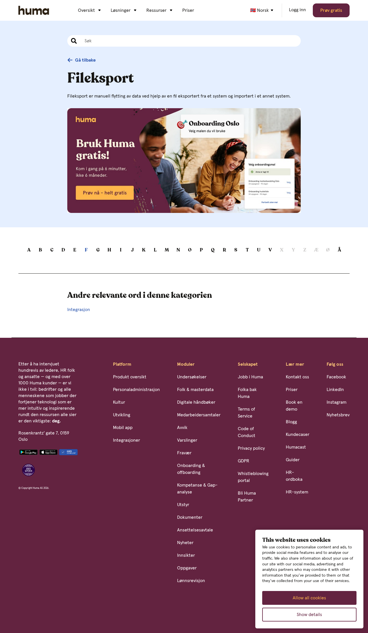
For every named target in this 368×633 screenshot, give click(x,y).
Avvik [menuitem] (182, 427)
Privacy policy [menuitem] (251, 448)
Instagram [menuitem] (336, 402)
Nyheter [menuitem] (185, 542)
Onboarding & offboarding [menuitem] (191, 469)
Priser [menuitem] (188, 10)
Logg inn (297, 9)
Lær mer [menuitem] (295, 364)
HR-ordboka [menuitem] (294, 476)
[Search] (73, 41)
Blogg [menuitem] (291, 422)
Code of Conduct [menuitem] (246, 432)
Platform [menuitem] (122, 364)
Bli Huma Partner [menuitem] (247, 496)
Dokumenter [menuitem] (189, 517)
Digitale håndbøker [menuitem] (196, 402)
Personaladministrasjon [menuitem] (136, 389)
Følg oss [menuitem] (335, 364)
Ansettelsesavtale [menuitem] (195, 530)
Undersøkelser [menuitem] (191, 377)
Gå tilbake (85, 60)
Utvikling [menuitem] (121, 415)
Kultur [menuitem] (119, 402)
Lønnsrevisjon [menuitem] (191, 580)
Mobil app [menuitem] (123, 427)
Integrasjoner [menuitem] (126, 440)
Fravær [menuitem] (184, 453)
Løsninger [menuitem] (121, 10)
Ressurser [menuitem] (156, 10)
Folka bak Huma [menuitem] (247, 393)
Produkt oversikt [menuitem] (129, 377)
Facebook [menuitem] (336, 377)
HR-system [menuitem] (297, 492)
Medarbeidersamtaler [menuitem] (199, 415)
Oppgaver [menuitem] (187, 568)
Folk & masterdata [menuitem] (195, 389)
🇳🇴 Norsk (259, 10)
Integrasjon (78, 309)
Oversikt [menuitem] (86, 10)
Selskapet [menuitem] (248, 364)
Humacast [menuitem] (296, 447)
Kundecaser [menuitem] (297, 434)
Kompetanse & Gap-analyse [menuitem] (197, 488)
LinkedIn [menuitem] (335, 389)
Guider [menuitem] (293, 459)
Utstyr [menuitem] (183, 504)
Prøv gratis (331, 10)
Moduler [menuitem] (186, 364)
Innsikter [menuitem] (186, 555)
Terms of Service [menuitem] (246, 412)
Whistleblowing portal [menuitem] (253, 477)
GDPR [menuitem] (243, 461)
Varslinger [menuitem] (187, 440)
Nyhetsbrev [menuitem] (338, 415)
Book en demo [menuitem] (294, 405)
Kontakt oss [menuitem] (297, 377)
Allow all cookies (309, 598)
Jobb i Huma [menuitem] (250, 377)
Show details (309, 614)
